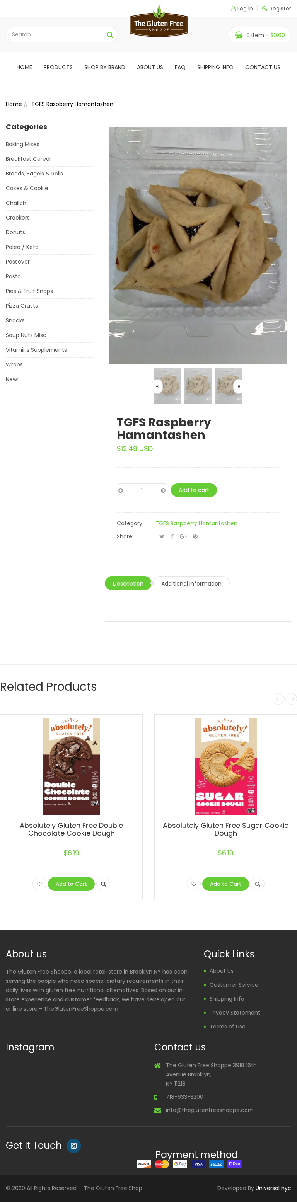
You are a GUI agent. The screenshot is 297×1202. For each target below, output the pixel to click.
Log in (245, 8)
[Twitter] (161, 536)
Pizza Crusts (22, 306)
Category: (130, 523)
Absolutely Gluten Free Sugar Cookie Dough (225, 829)
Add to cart (194, 490)
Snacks (15, 320)
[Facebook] (172, 536)
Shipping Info (215, 67)
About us (150, 67)
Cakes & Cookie (27, 188)
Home (24, 67)
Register (280, 8)
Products (58, 67)
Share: (125, 536)
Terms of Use (228, 1026)
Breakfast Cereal (28, 159)
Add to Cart (71, 884)
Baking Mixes (22, 144)
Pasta (13, 276)
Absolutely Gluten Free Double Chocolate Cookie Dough (71, 829)
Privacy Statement (235, 1012)
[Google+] (183, 536)
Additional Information (191, 583)
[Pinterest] (195, 536)
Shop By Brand (104, 67)
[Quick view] (103, 883)
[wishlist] (39, 883)
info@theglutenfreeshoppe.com (210, 1110)
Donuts (15, 232)
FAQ (180, 67)
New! (12, 379)
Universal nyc (273, 1188)
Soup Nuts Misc (26, 335)
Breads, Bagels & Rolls (34, 173)
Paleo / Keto (22, 247)
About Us (222, 971)
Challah (16, 203)
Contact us (262, 67)
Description (128, 583)
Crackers (18, 217)
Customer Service (234, 985)
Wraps (14, 364)
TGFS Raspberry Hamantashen (196, 523)
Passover (18, 262)
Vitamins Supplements (36, 350)
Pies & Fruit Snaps (29, 291)
